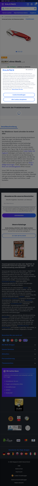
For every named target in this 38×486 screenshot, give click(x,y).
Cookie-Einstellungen (19, 95)
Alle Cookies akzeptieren (19, 99)
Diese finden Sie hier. (17, 89)
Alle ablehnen (29, 69)
